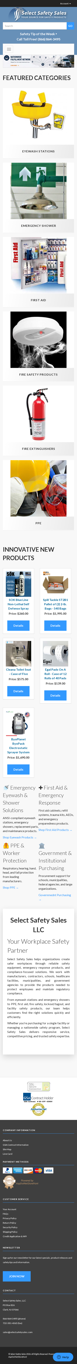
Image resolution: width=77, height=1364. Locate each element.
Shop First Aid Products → (55, 829)
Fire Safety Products (38, 374)
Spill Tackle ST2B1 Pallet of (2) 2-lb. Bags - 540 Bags (55, 604)
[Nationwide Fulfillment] (38, 60)
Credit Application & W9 (15, 1236)
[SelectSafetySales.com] (38, 14)
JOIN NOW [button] (16, 1276)
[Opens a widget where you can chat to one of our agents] (63, 1357)
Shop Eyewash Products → (20, 837)
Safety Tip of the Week (37, 34)
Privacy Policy (9, 1218)
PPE (38, 523)
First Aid (38, 300)
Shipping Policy (10, 1231)
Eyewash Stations (38, 151)
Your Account (9, 1209)
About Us (7, 1140)
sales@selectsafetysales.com (18, 1332)
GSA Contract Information (16, 1144)
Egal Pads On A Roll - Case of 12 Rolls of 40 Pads (55, 674)
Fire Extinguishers (38, 448)
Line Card (7, 1153)
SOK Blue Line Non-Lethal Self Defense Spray (18, 604)
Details (18, 625)
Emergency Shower (38, 225)
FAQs (5, 1213)
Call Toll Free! (38, 39)
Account (64, 3)
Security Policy (10, 1227)
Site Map (7, 1149)
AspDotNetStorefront (17, 1357)
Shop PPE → (11, 887)
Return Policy (9, 1222)
